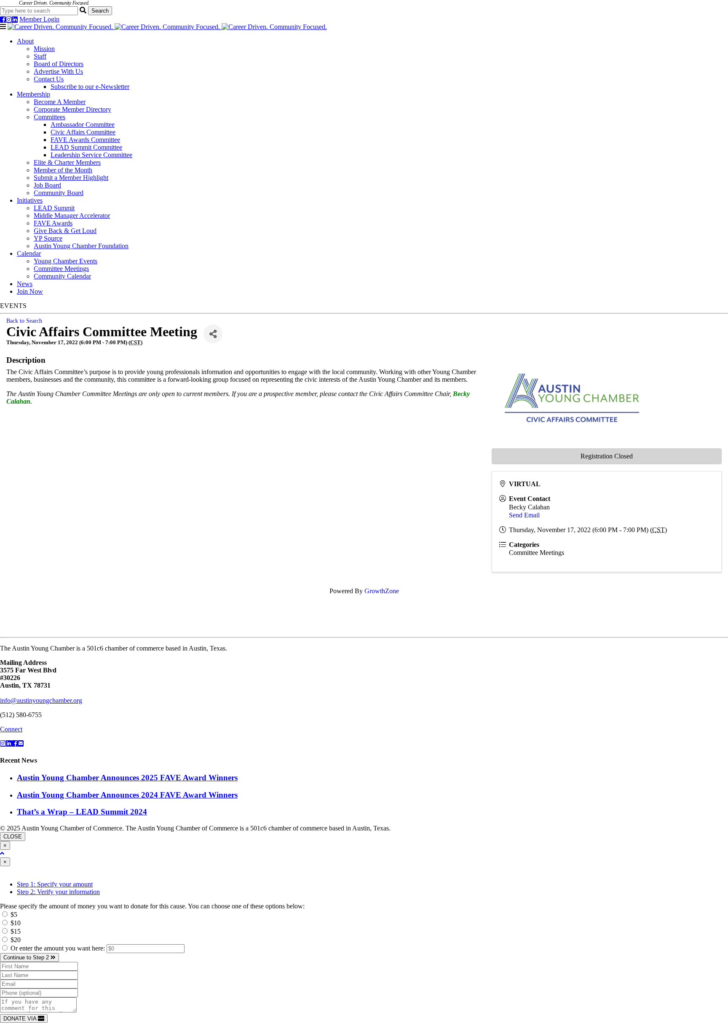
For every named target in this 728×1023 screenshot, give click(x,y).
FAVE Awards (53, 223)
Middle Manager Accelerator (72, 215)
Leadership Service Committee (91, 154)
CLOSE (12, 836)
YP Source (48, 238)
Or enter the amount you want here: (59, 948)
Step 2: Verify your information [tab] (58, 891)
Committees (49, 117)
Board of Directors (58, 63)
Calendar (29, 253)
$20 (15, 939)
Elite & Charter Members (67, 162)
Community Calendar (62, 276)
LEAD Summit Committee (86, 147)
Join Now (30, 291)
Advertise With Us (58, 71)
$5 (13, 914)
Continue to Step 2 (27, 957)
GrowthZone (381, 591)
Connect (11, 729)
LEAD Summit (54, 208)
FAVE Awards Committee (85, 139)
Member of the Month (63, 170)
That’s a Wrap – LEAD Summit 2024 (82, 811)
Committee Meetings (61, 268)
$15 (15, 931)
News (24, 283)
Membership (33, 94)
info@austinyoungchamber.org (41, 700)
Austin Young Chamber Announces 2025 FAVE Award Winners (127, 777)
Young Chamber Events (65, 261)
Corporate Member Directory (72, 109)
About (25, 41)
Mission (44, 48)
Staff (40, 56)
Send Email (524, 515)
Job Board (47, 185)
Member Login (39, 19)
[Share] (212, 333)
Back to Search (24, 320)
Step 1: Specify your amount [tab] (55, 884)
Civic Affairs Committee (83, 132)
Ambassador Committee (83, 124)
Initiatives (30, 200)
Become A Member (60, 101)
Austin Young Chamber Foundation (81, 245)
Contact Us (49, 79)
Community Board (58, 192)
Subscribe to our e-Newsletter (90, 86)
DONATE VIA (20, 1018)
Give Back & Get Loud (65, 230)
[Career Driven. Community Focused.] (167, 26)
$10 (15, 923)
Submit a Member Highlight (71, 177)
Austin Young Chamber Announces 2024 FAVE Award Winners (127, 794)
